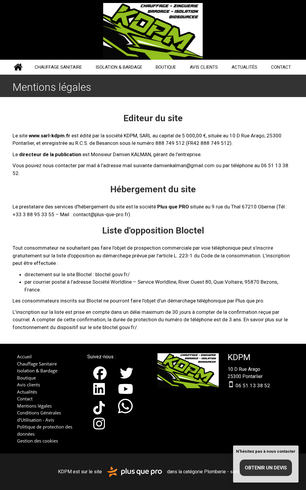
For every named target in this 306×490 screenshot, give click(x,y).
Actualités (244, 67)
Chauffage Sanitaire (58, 67)
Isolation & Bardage (119, 67)
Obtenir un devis (266, 468)
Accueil (18, 67)
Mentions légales (34, 406)
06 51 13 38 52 (252, 385)
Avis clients (204, 67)
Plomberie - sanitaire (226, 471)
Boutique (166, 67)
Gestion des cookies (37, 441)
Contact (281, 67)
